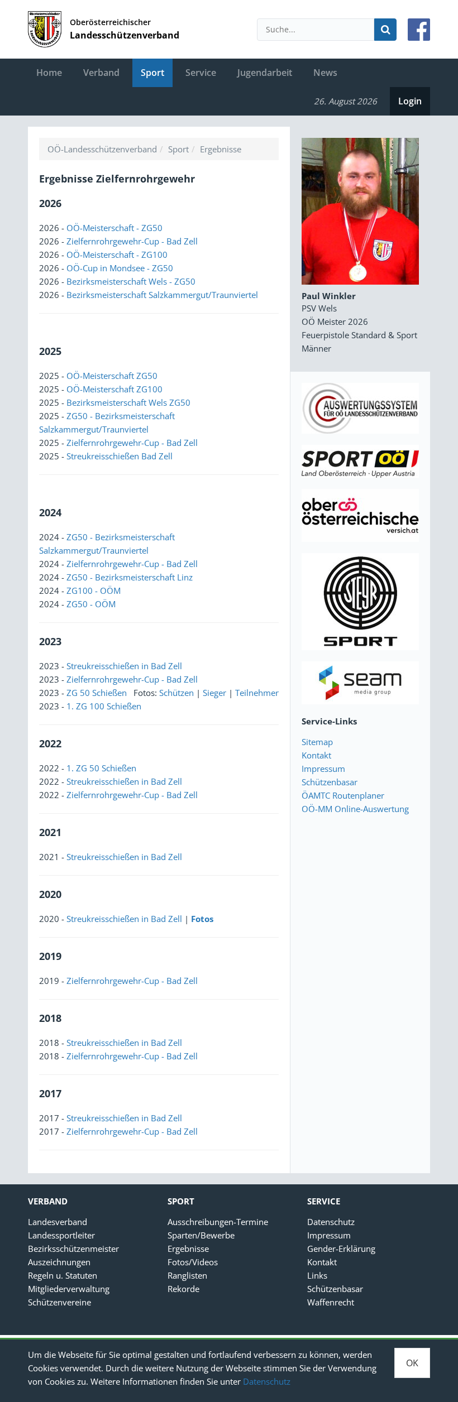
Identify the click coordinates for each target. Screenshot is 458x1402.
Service (200, 72)
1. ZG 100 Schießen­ (103, 706)
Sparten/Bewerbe (201, 1235)
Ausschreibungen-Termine (218, 1221)
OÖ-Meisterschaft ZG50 (112, 375)
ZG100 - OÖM (93, 590)
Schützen (176, 692)
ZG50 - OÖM (91, 603)
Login (410, 101)
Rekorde (183, 1288)
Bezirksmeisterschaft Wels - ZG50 (130, 281)
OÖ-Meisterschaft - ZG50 (114, 227)
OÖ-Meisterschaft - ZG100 (117, 254)
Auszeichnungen (59, 1261)
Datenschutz (266, 1381)
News (325, 72)
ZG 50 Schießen (97, 692)
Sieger (214, 692)
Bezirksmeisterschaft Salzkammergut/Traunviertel (162, 294)
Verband (101, 72)
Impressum (323, 768)
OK (412, 1363)
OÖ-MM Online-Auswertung (355, 808)
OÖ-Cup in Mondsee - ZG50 (119, 267)
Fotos (202, 918)
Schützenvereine (59, 1302)
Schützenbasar (329, 782)
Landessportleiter (61, 1235)
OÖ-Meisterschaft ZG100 (114, 389)
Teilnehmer (257, 692)
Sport (152, 72)
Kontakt (316, 755)
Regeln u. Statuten (62, 1275)
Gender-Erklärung (341, 1248)
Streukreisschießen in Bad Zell (124, 665)
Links (317, 1275)
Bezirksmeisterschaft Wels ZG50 (128, 402)
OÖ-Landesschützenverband (102, 149)
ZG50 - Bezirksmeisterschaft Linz (129, 577)
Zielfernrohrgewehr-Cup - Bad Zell (132, 241)
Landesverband (57, 1221)
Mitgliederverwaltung (68, 1288)
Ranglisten (187, 1275)
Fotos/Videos (193, 1261)
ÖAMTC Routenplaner (343, 795)
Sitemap (317, 741)
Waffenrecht (330, 1302)
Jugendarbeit (264, 72)
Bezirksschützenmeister (73, 1248)
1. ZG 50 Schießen (101, 768)
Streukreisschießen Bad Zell (119, 456)
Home (49, 72)
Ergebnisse (220, 149)
